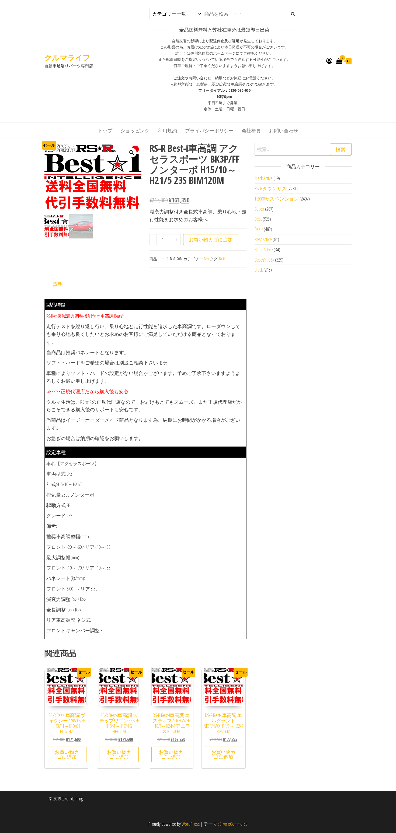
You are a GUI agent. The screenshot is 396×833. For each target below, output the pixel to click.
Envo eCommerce (234, 824)
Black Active (264, 178)
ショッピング (135, 130)
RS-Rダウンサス (271, 188)
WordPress (191, 824)
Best (206, 258)
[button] (132, 152)
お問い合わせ (283, 130)
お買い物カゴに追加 (210, 239)
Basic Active (264, 249)
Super (259, 209)
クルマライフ (67, 57)
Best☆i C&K (264, 259)
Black (259, 269)
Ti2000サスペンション (277, 198)
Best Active (263, 239)
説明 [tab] (58, 284)
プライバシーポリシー (209, 130)
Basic (222, 258)
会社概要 (251, 130)
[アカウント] (329, 61)
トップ (105, 130)
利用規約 (167, 130)
